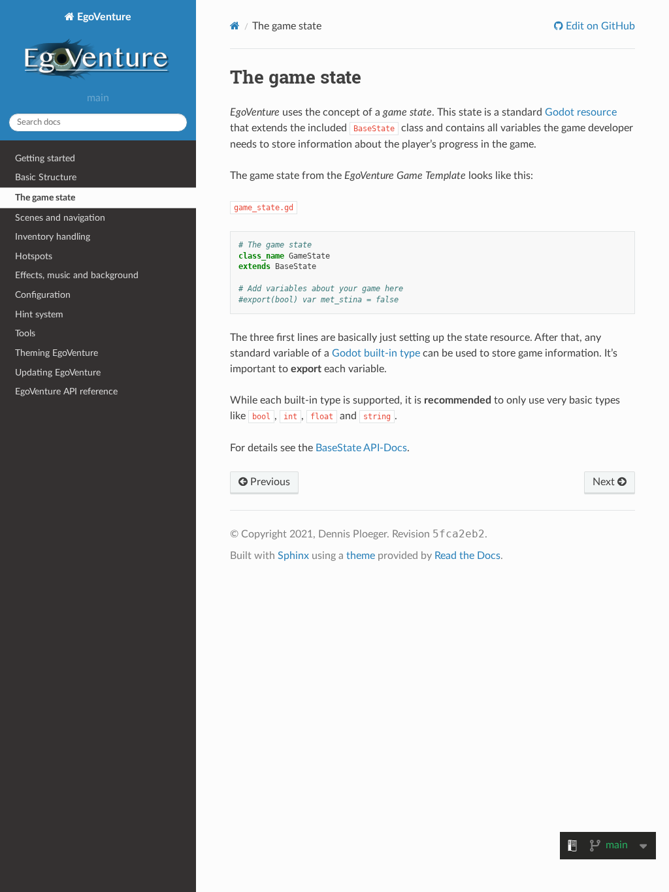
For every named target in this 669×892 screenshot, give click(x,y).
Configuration (43, 295)
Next (605, 482)
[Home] (235, 25)
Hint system (39, 314)
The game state (45, 197)
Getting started (45, 158)
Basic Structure (45, 177)
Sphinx (293, 555)
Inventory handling (52, 237)
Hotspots (33, 256)
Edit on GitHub (599, 26)
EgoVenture (102, 17)
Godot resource (581, 112)
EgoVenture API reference (66, 391)
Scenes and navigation (60, 218)
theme (360, 555)
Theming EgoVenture (56, 353)
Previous (269, 482)
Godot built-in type (376, 353)
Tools (25, 333)
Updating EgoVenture (58, 372)
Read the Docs (467, 555)
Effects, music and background (77, 275)
